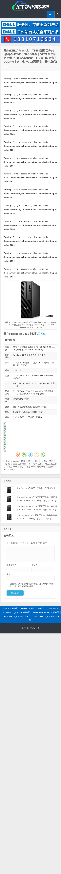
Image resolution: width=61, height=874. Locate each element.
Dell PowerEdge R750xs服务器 (16, 616)
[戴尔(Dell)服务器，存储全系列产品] (30, 27)
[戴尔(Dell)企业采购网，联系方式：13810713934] (30, 42)
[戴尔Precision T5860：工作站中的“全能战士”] (9, 490)
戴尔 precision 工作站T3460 (17, 464)
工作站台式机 (47, 461)
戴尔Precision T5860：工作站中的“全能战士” (36, 488)
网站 (8, 574)
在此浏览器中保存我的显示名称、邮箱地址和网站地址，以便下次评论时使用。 (31, 585)
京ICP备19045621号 (30, 628)
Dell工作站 (53, 608)
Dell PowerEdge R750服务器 (46, 612)
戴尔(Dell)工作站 (16, 467)
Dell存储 (42, 608)
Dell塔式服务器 (28, 608)
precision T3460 (18, 461)
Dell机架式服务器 (10, 608)
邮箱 (34, 565)
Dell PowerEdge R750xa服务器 (16, 612)
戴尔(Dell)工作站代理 (36, 467)
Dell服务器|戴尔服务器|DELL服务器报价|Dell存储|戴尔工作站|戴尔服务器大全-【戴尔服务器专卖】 (30, 5)
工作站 (32, 322)
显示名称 (11, 565)
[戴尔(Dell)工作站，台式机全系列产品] (30, 34)
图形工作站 (33, 461)
